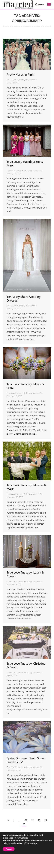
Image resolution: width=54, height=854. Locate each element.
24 (46, 820)
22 (32, 820)
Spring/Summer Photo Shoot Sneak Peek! (26, 760)
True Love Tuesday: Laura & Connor (25, 574)
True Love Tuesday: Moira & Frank (25, 386)
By (26, 79)
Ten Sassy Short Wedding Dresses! (23, 298)
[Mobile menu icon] (49, 5)
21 (26, 820)
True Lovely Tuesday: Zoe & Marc (25, 163)
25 (24, 824)
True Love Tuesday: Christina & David (26, 665)
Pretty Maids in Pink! (20, 75)
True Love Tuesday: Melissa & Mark (26, 487)
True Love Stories (14, 170)
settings (33, 843)
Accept (9, 849)
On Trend (11, 79)
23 (39, 820)
